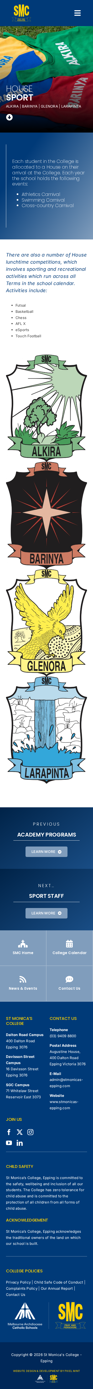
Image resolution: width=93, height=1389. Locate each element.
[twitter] (20, 1132)
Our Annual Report (57, 1288)
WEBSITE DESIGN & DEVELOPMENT (36, 1371)
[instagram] (30, 1132)
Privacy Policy (18, 1282)
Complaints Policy (21, 1288)
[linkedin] (20, 1143)
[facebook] (9, 1132)
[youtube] (9, 1143)
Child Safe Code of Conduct (58, 1282)
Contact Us (15, 1294)
